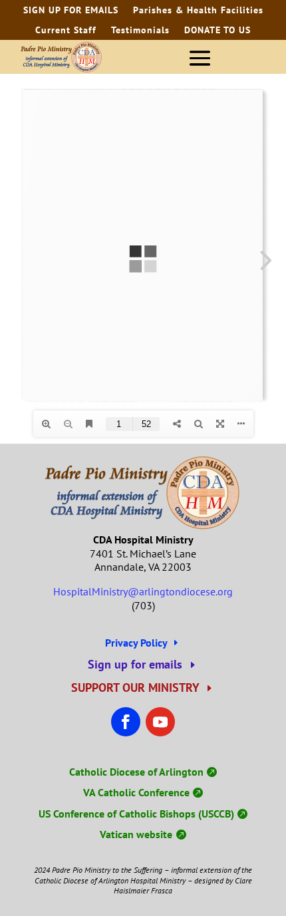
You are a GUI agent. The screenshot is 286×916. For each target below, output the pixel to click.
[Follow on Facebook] (125, 721)
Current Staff (65, 30)
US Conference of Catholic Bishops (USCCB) (136, 813)
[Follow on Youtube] (160, 721)
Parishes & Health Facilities (198, 10)
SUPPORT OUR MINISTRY (135, 687)
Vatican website (136, 834)
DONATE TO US (217, 30)
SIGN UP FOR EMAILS (70, 10)
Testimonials (140, 30)
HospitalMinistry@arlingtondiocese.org (143, 591)
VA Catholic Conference (136, 792)
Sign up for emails (135, 664)
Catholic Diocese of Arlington (136, 771)
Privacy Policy (136, 642)
